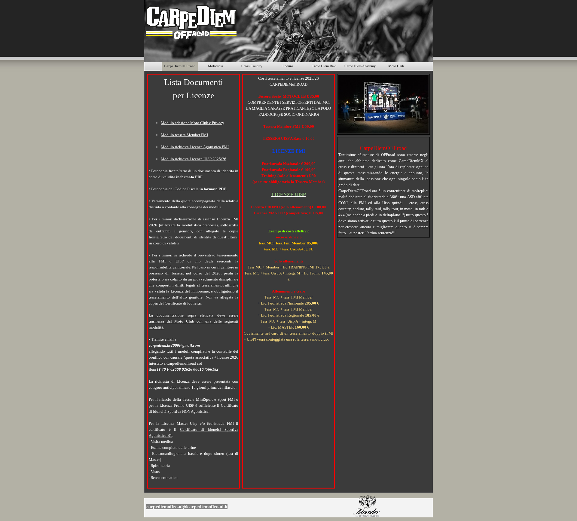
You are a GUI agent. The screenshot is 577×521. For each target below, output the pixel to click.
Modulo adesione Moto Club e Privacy (192, 123)
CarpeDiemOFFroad (180, 66)
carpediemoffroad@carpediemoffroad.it (186, 506)
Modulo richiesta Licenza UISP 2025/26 (193, 159)
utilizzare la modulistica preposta (188, 225)
